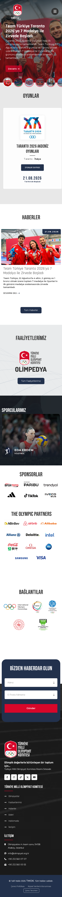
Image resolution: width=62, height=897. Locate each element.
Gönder (31, 708)
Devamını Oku (10, 293)
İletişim (12, 827)
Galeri (11, 814)
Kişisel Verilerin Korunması (39, 886)
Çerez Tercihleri (31, 890)
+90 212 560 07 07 (17, 859)
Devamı (12, 71)
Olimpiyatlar (14, 796)
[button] (7, 82)
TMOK (30, 881)
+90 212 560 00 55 (17, 864)
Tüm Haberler (31, 310)
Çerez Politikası (18, 886)
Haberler (12, 808)
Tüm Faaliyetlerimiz (31, 381)
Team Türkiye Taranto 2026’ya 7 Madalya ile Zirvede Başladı (27, 270)
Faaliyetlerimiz (15, 802)
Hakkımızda (14, 821)
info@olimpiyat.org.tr (18, 853)
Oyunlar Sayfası (32, 167)
